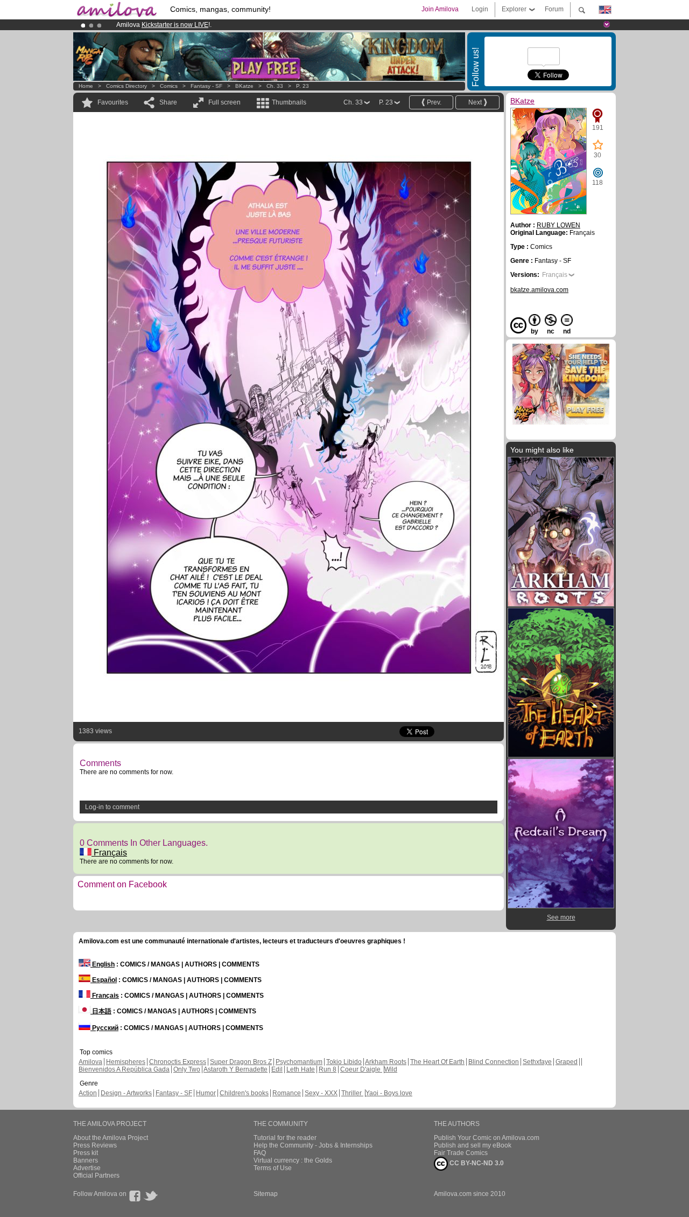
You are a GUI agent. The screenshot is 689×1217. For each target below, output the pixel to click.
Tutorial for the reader (285, 1138)
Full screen (224, 102)
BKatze (244, 86)
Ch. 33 (274, 86)
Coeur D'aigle (361, 1069)
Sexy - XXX (321, 1093)
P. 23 (302, 86)
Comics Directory (126, 86)
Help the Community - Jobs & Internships (313, 1145)
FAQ (260, 1153)
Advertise (87, 1168)
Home (86, 86)
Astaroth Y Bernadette (235, 1069)
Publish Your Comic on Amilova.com (486, 1138)
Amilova (90, 1062)
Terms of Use (273, 1168)
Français (109, 852)
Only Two (186, 1069)
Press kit (85, 1153)
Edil (277, 1069)
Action (88, 1093)
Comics (169, 86)
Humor (206, 1093)
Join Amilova (440, 9)
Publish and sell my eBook (472, 1145)
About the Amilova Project (110, 1138)
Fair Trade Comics (461, 1153)
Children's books (244, 1093)
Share (168, 102)
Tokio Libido (344, 1062)
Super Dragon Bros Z (241, 1062)
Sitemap (266, 1194)
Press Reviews (95, 1145)
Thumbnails (289, 102)
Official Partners (96, 1175)
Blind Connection (493, 1062)
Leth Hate (300, 1069)
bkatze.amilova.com (539, 290)
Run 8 (327, 1069)
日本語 (100, 1011)
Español (103, 980)
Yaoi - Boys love (388, 1093)
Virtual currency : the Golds (293, 1160)
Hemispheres (125, 1062)
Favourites (112, 102)
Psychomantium (299, 1062)
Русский (104, 1028)
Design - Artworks (126, 1093)
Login (480, 9)
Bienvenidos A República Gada (124, 1069)
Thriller (352, 1093)
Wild (390, 1069)
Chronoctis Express (177, 1062)
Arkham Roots (385, 1062)
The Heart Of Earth (437, 1062)
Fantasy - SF (206, 86)
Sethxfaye (537, 1062)
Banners (85, 1160)
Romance (286, 1093)
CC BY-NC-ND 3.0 (476, 1163)
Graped (567, 1062)
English (102, 964)
